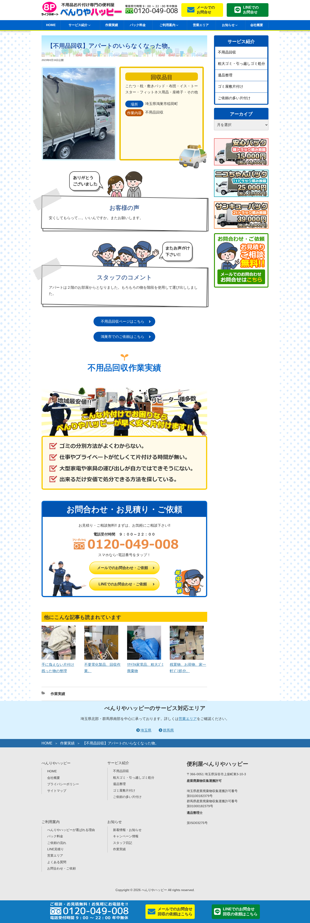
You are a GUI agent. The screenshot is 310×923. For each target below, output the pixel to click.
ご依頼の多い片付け (234, 98)
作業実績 (111, 25)
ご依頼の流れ (56, 843)
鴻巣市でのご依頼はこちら (122, 337)
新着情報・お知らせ (127, 830)
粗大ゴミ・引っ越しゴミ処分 (241, 63)
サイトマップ (56, 790)
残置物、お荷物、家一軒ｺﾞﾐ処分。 (188, 668)
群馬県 (168, 730)
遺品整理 (225, 75)
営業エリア (201, 25)
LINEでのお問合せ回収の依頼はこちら (240, 911)
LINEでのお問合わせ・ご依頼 (122, 584)
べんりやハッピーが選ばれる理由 (71, 830)
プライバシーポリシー (63, 784)
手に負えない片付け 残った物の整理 (58, 668)
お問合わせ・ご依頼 (61, 868)
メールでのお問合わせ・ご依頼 (122, 568)
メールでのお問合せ (206, 9)
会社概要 (256, 25)
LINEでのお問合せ (251, 9)
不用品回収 (227, 52)
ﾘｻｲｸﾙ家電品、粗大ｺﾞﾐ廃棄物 (145, 668)
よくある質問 (56, 862)
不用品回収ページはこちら (122, 321)
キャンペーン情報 (125, 836)
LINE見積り (55, 849)
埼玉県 (145, 730)
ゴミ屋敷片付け (230, 86)
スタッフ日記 (122, 843)
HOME (51, 25)
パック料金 (138, 25)
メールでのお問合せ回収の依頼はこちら (175, 911)
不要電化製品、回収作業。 (102, 668)
